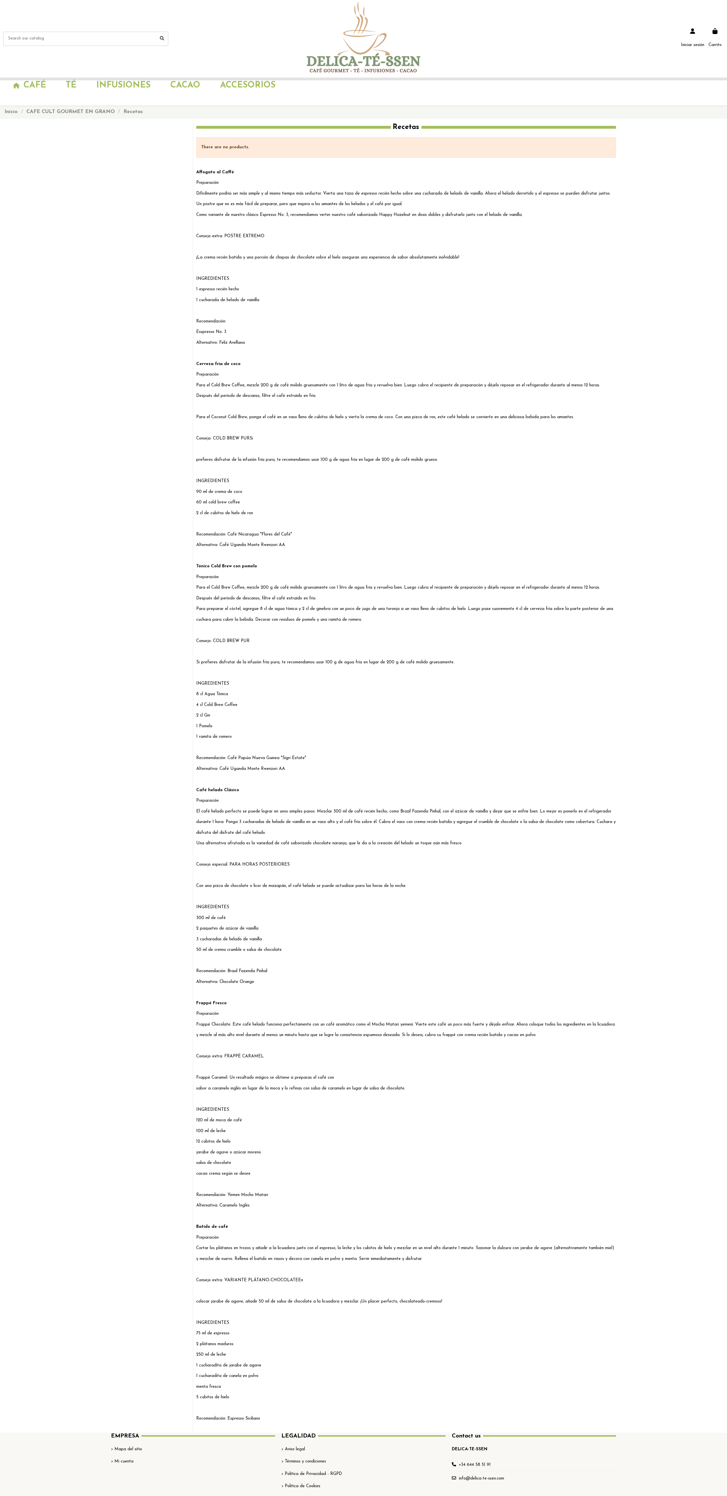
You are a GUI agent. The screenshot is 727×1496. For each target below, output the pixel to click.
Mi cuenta (123, 1461)
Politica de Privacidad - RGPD (313, 1474)
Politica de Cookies (302, 1486)
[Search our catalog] (162, 39)
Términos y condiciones (305, 1461)
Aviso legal (295, 1449)
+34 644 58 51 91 (475, 1465)
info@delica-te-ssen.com (481, 1478)
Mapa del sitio (128, 1449)
